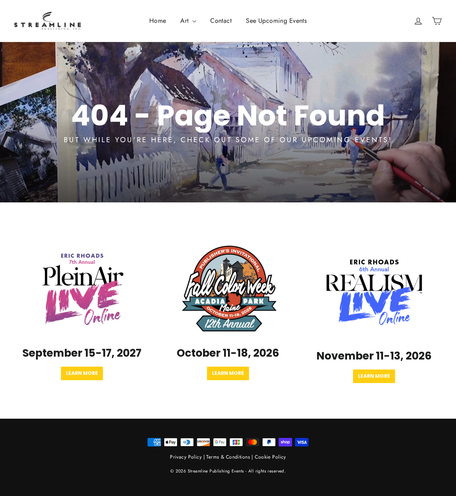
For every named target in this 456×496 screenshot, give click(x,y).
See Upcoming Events (276, 20)
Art (185, 20)
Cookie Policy (270, 456)
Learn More (82, 373)
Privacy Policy (186, 456)
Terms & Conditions (228, 456)
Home (157, 20)
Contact (221, 20)
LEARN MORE (374, 375)
